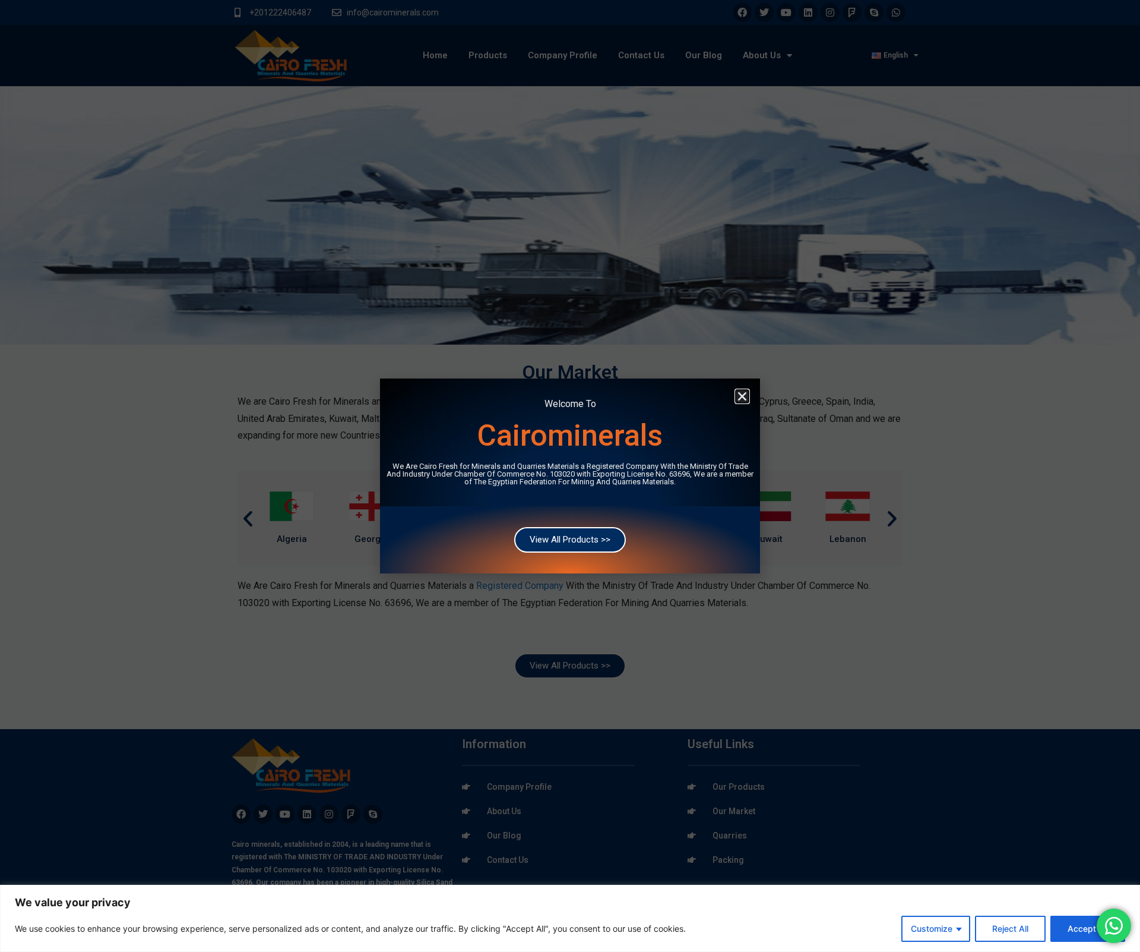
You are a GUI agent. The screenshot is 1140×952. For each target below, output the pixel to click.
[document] (570, 476)
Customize (931, 928)
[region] (570, 918)
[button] (742, 396)
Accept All (1088, 928)
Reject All (1010, 928)
